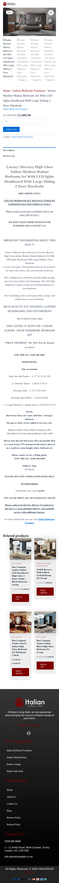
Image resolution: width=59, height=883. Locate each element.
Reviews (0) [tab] (9, 156)
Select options (43, 591)
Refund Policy (14, 824)
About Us (11, 797)
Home (6, 90)
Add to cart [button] (19, 598)
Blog (9, 810)
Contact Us (12, 803)
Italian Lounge (14, 764)
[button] (51, 12)
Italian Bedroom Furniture (29, 90)
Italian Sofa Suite (15, 771)
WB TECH (29, 872)
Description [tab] (8, 150)
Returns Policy (14, 817)
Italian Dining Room (16, 757)
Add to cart (11, 129)
